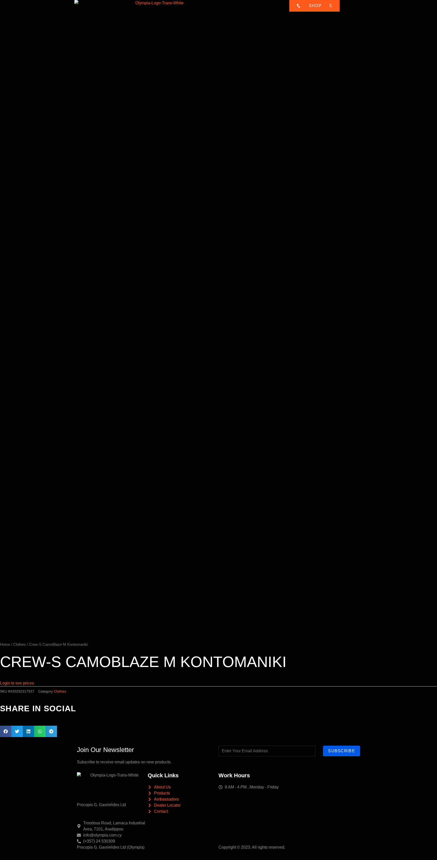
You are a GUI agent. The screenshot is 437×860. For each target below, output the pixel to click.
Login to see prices (17, 683)
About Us (196, 10)
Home (179, 10)
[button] (5, 731)
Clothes (19, 644)
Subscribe (341, 751)
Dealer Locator (266, 10)
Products (215, 10)
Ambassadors (241, 10)
